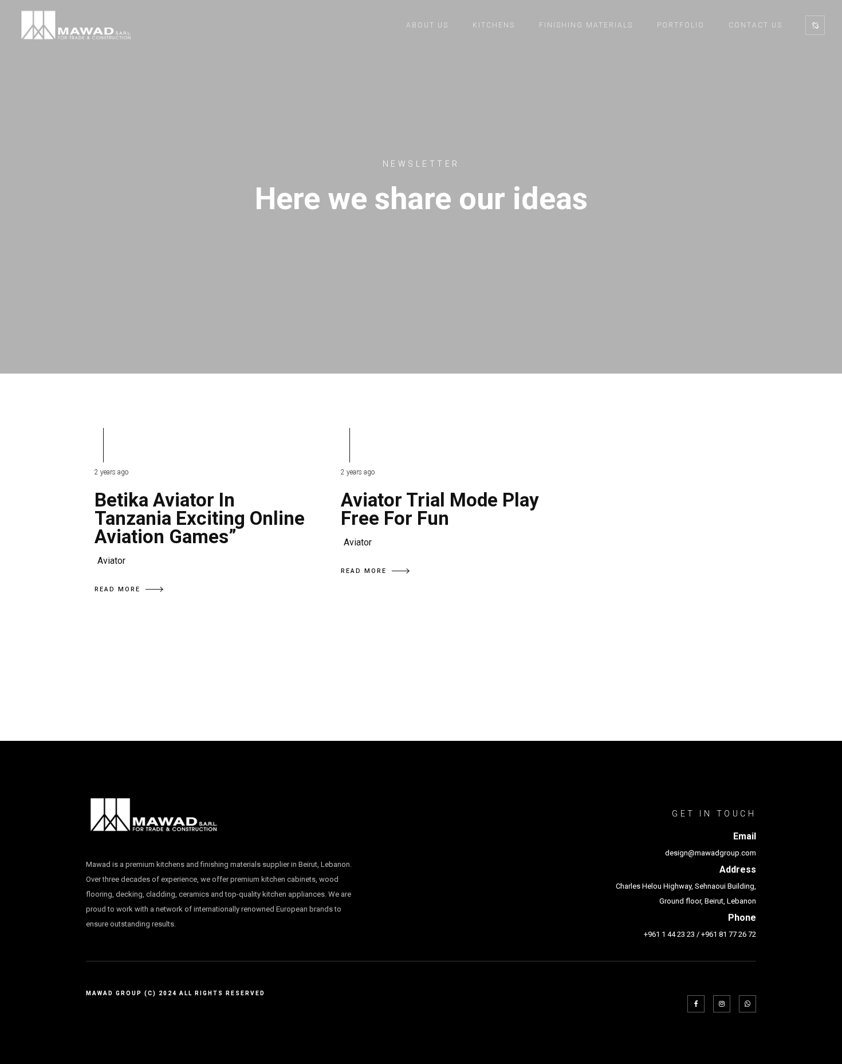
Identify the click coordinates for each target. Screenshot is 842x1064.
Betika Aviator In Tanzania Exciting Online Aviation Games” (200, 518)
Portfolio (681, 25)
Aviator (111, 560)
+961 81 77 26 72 (728, 934)
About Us (427, 25)
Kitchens (494, 25)
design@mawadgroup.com (710, 853)
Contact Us (755, 25)
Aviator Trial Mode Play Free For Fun (440, 509)
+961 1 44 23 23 (669, 934)
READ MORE (117, 589)
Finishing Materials (586, 25)
